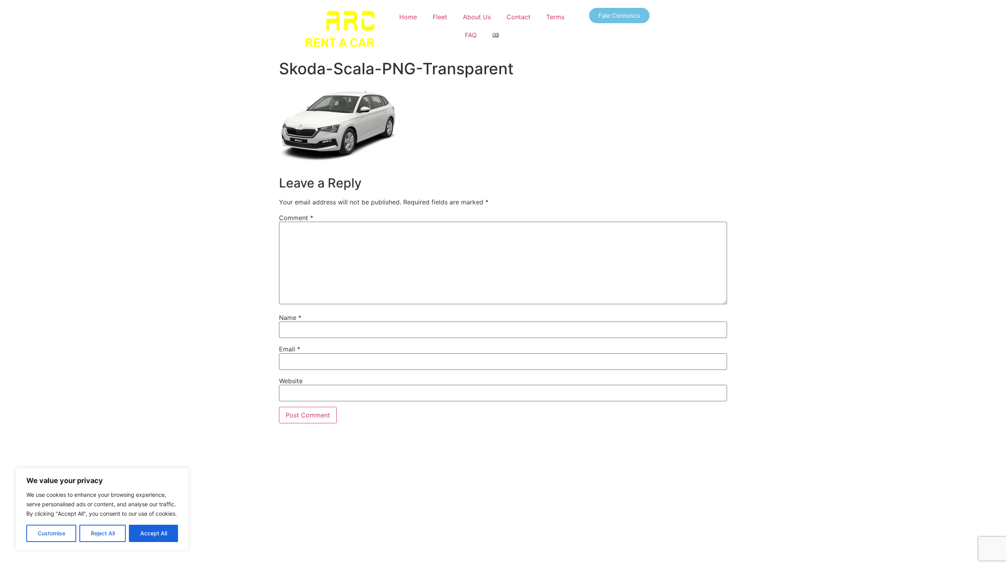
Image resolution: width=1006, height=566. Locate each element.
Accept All (153, 533)
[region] (102, 509)
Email (289, 349)
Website (291, 381)
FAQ (471, 35)
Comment (296, 218)
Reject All (103, 533)
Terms (555, 17)
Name (290, 317)
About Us (477, 17)
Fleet (440, 17)
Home (408, 17)
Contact (519, 17)
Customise (51, 533)
